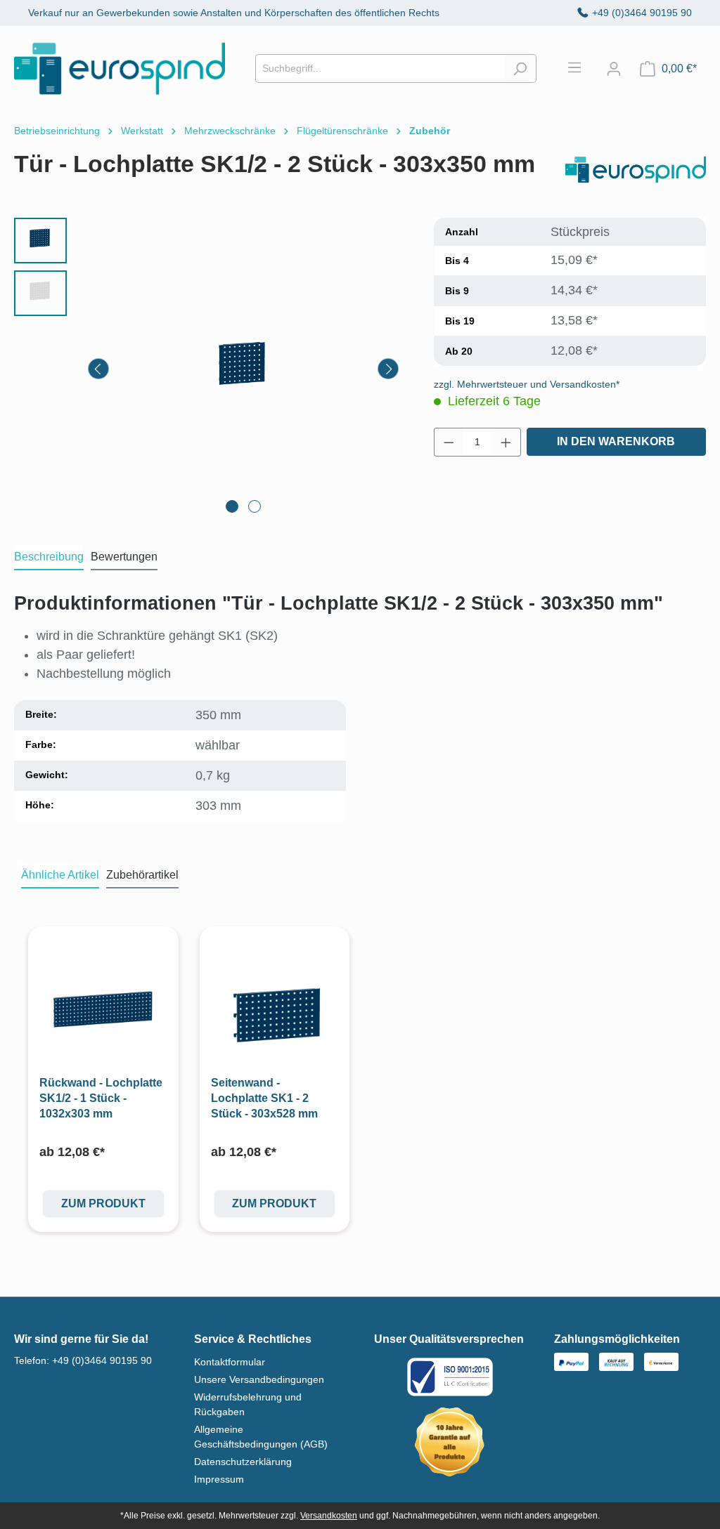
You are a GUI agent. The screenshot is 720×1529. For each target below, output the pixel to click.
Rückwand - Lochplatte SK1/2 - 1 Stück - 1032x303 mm (100, 1098)
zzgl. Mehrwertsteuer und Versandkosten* (526, 384)
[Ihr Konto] (614, 69)
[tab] (49, 557)
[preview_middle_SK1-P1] (243, 369)
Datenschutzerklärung (243, 1461)
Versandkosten (328, 1516)
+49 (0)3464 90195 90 (642, 12)
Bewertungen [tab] (124, 557)
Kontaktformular (229, 1361)
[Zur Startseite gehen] (119, 68)
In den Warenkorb (616, 441)
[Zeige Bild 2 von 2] (254, 506)
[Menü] (581, 67)
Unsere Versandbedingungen (259, 1379)
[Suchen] (519, 68)
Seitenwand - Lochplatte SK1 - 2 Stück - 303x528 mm (264, 1098)
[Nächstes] (388, 368)
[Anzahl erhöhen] (506, 442)
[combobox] (379, 68)
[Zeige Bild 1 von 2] (232, 506)
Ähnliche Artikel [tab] (60, 875)
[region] (210, 369)
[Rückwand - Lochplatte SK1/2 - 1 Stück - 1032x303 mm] (103, 1011)
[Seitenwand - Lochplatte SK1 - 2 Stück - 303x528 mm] (275, 1011)
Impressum (219, 1479)
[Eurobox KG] (635, 170)
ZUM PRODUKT (103, 1203)
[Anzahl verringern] (448, 442)
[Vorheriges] (98, 368)
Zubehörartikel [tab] (142, 875)
